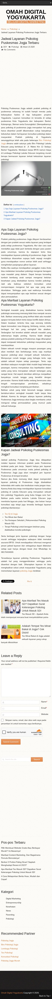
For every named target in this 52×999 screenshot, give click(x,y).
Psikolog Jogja (7, 940)
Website (44, 714)
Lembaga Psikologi (9, 948)
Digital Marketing (13, 898)
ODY (5, 47)
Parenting (10, 915)
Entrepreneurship (13, 903)
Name (43, 702)
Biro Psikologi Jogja (9, 944)
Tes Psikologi (6, 953)
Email (43, 708)
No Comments (10, 50)
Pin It (29, 581)
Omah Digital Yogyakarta (26, 14)
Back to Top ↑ (45, 996)
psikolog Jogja (26, 571)
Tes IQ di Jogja (11, 514)
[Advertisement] (26, 79)
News (8, 911)
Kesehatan (10, 907)
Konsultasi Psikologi (9, 957)
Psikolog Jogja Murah (10, 961)
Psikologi (15, 47)
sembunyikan (18, 205)
